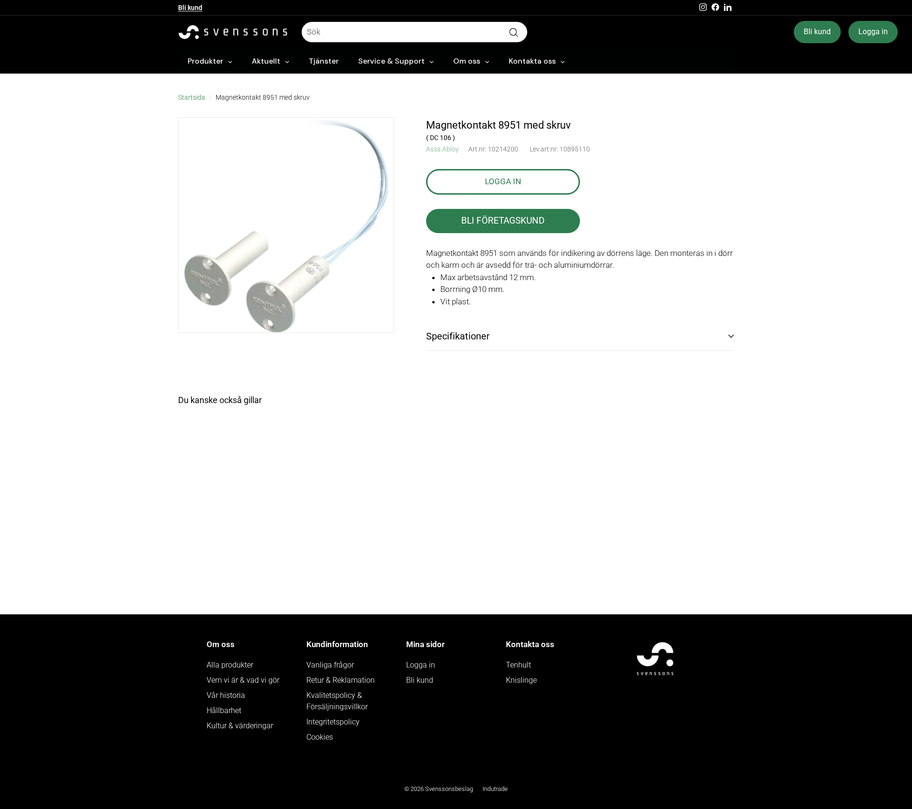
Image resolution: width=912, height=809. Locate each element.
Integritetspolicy (333, 721)
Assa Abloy (442, 149)
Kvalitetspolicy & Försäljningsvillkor (337, 701)
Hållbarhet (224, 710)
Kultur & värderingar (240, 725)
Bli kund (190, 7)
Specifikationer (458, 336)
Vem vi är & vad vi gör (243, 680)
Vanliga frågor (330, 664)
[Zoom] (286, 225)
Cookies (319, 737)
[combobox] (414, 32)
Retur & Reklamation (340, 680)
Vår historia (226, 695)
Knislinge (521, 680)
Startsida (191, 98)
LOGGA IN (503, 181)
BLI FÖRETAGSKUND (502, 220)
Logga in (873, 31)
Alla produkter (230, 664)
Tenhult (518, 664)
